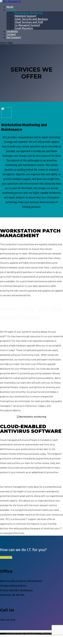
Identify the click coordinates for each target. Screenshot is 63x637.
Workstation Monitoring (29, 12)
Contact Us (6, 557)
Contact (11, 34)
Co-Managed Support (27, 25)
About (9, 6)
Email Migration (24, 28)
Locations (12, 31)
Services (11, 9)
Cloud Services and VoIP (29, 22)
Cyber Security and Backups (31, 19)
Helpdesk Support (25, 16)
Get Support (13, 37)
